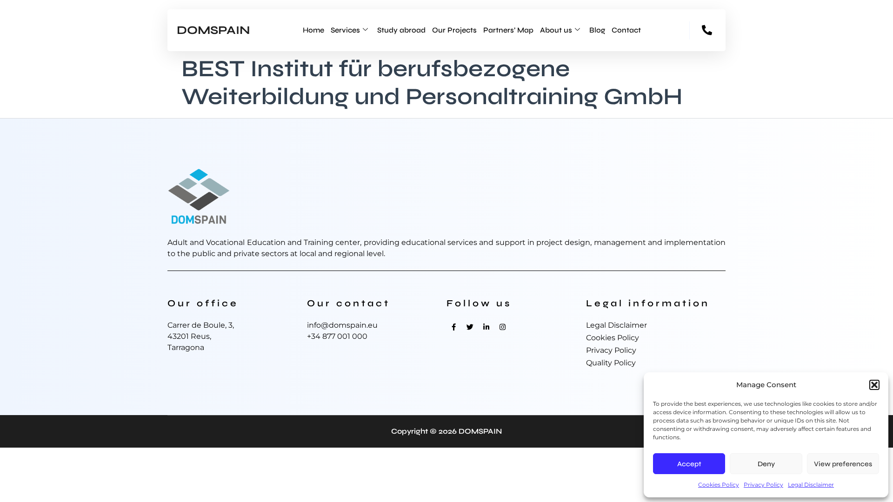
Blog (597, 30)
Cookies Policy (718, 484)
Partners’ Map (508, 30)
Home (313, 30)
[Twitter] (470, 327)
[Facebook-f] (453, 327)
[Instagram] (502, 327)
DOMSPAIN (213, 30)
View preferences (843, 464)
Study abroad (401, 30)
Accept (689, 464)
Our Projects (454, 30)
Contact (626, 30)
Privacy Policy (763, 484)
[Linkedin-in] (486, 327)
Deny (766, 464)
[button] (874, 385)
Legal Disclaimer (811, 484)
